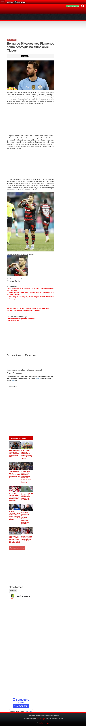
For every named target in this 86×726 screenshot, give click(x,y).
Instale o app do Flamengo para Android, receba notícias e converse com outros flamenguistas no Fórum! (28, 309)
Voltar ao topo (43, 723)
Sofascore (29, 711)
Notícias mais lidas (13, 321)
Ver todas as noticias (17, 548)
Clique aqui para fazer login (74, 6)
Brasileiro (13, 591)
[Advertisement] (43, 22)
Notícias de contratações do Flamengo (21, 319)
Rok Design (40, 719)
